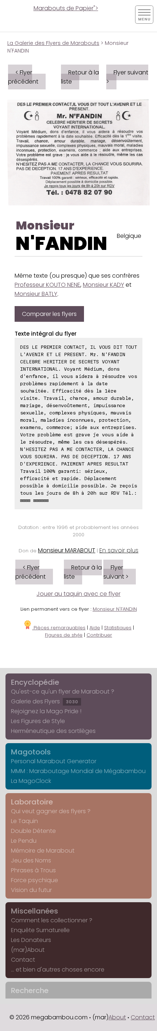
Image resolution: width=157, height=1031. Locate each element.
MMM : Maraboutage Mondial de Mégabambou (78, 771)
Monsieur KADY (103, 285)
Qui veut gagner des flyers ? (51, 811)
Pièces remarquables (58, 627)
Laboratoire (32, 802)
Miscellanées (34, 911)
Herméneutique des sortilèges (53, 731)
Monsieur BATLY (36, 294)
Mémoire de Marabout (42, 850)
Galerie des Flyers (44, 701)
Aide (94, 627)
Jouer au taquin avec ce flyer (78, 594)
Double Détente (33, 831)
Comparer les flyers (49, 314)
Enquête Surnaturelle (40, 930)
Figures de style (64, 635)
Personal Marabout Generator (53, 761)
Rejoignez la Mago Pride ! (46, 711)
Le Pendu (24, 841)
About (117, 1017)
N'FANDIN (61, 243)
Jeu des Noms (31, 860)
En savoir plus (118, 550)
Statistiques (117, 627)
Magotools (31, 752)
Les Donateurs (31, 940)
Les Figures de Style (38, 721)
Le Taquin (24, 821)
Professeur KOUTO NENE (47, 285)
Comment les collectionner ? (51, 920)
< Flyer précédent (23, 77)
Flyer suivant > (127, 77)
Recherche (30, 990)
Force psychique (34, 880)
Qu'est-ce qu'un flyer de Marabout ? (62, 691)
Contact (23, 959)
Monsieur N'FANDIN (115, 609)
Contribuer (99, 635)
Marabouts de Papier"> (66, 8)
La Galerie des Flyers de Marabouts (53, 43)
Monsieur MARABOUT (66, 550)
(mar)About (28, 950)
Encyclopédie (35, 682)
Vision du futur (31, 890)
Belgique (129, 236)
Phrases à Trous (33, 870)
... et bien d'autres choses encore (57, 969)
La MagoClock (31, 781)
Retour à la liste (80, 77)
